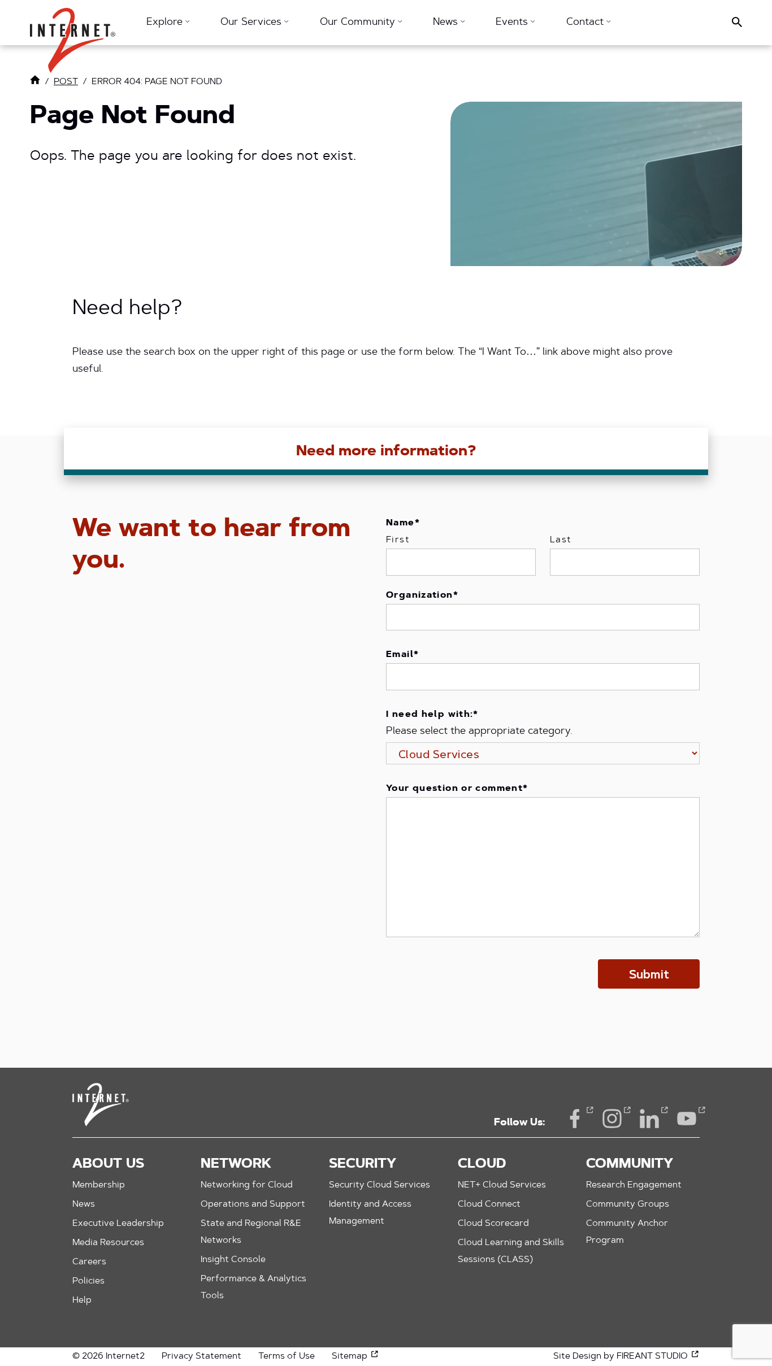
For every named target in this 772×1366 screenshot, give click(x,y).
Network (236, 1164)
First (398, 540)
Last (561, 540)
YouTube (687, 1119)
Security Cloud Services (379, 1185)
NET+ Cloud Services (502, 1185)
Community (629, 1164)
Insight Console (233, 1259)
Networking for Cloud (247, 1185)
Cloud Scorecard (493, 1223)
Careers (89, 1262)
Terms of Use (286, 1356)
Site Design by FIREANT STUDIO (626, 1356)
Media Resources (108, 1242)
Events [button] (513, 23)
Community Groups (627, 1204)
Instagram (612, 1119)
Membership (98, 1185)
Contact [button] (586, 23)
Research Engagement (634, 1185)
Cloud (482, 1164)
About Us (108, 1164)
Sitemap (355, 1356)
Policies (88, 1281)
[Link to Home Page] (35, 82)
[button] (72, 34)
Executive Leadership (118, 1223)
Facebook (575, 1119)
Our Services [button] (252, 23)
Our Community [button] (359, 23)
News (83, 1204)
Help (82, 1300)
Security (362, 1164)
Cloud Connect (489, 1204)
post (66, 81)
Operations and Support (253, 1204)
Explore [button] (165, 23)
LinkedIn (649, 1119)
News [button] (447, 23)
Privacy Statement (201, 1356)
